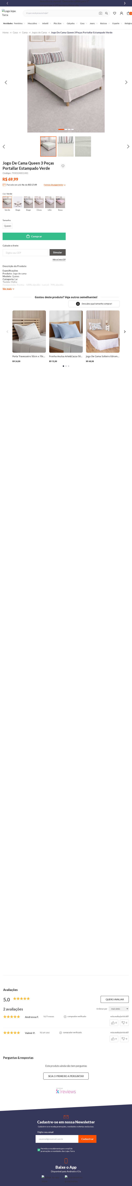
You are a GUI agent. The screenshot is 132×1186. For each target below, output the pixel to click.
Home (6, 32)
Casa (15, 32)
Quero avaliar (115, 999)
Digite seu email (45, 1132)
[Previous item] (7, 3)
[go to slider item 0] (48, 146)
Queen (7, 225)
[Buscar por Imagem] (100, 13)
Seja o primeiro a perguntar (66, 1076)
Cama (25, 32)
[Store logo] (11, 13)
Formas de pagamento (53, 184)
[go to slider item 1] (66, 146)
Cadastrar (87, 1138)
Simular (57, 252)
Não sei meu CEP (59, 259)
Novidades (8, 23)
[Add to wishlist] (63, 166)
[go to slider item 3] (72, 129)
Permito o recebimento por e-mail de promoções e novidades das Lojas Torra (58, 1149)
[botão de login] (121, 13)
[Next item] (124, 3)
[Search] (106, 13)
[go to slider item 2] (83, 146)
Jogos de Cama (39, 32)
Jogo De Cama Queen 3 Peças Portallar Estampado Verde (81, 32)
